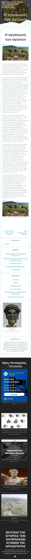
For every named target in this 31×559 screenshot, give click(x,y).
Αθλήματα (15, 279)
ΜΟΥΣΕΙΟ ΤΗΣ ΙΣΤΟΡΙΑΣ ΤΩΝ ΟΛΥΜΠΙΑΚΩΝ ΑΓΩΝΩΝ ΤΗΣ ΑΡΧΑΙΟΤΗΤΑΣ (12, 5)
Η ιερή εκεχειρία (15, 270)
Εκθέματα (15, 283)
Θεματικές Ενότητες (15, 286)
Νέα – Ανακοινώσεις (15, 289)
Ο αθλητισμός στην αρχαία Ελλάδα (15, 266)
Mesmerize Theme (22, 553)
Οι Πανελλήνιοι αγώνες (15, 263)
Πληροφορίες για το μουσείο (15, 297)
